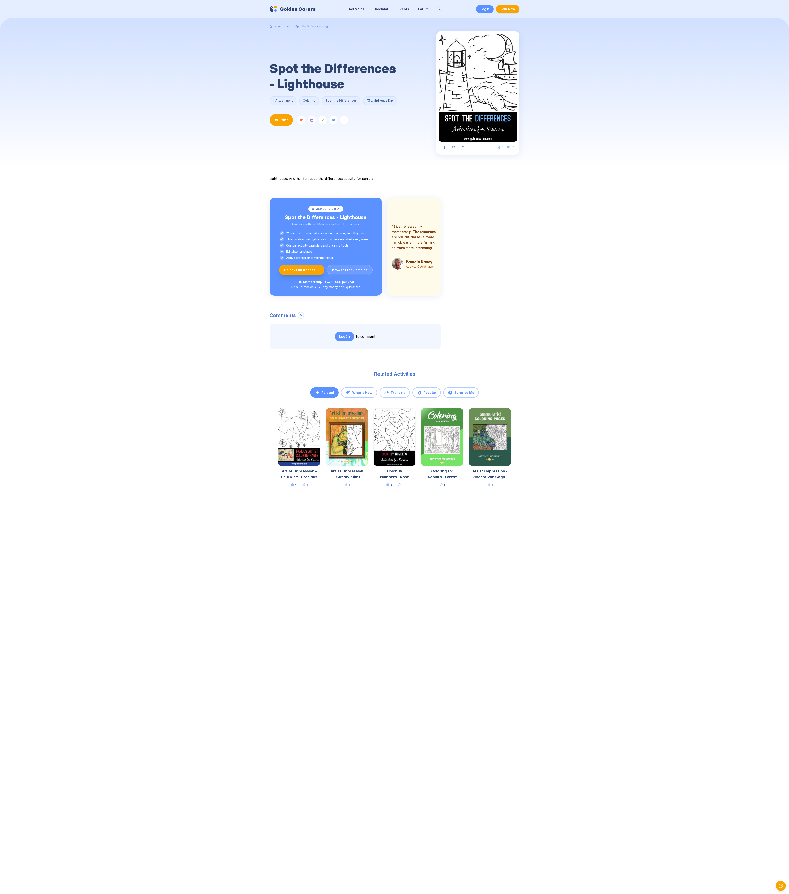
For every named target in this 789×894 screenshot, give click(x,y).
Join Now (507, 9)
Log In (344, 336)
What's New (362, 393)
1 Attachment (283, 100)
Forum (423, 9)
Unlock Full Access (299, 270)
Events (403, 9)
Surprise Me (464, 393)
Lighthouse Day (382, 99)
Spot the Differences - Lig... (312, 26)
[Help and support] (781, 886)
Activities (356, 9)
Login (484, 9)
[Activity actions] (319, 415)
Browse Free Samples (349, 270)
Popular (429, 393)
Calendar (381, 9)
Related (327, 393)
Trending (398, 393)
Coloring (309, 100)
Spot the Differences (341, 100)
